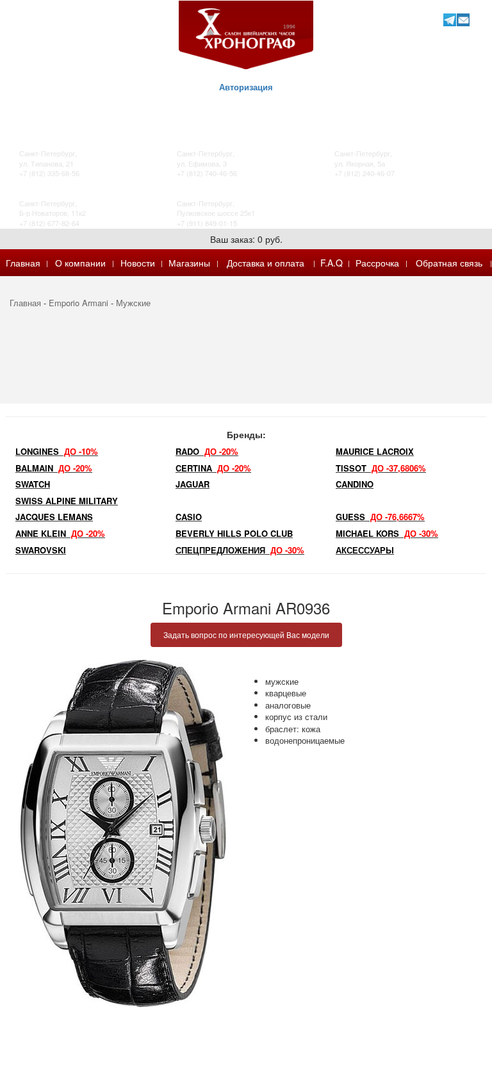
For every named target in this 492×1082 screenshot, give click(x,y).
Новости (137, 262)
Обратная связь (449, 262)
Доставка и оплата (265, 262)
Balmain (53, 468)
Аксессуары (365, 550)
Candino (354, 484)
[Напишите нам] (463, 19)
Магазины (189, 262)
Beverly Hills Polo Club (234, 533)
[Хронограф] (246, 34)
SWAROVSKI (40, 550)
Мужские (133, 303)
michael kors (387, 533)
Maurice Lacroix (375, 451)
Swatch (32, 484)
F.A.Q (331, 262)
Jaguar (192, 484)
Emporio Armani (78, 303)
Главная (23, 262)
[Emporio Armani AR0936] (123, 833)
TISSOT (381, 468)
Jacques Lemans (54, 517)
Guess (380, 517)
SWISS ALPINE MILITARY (66, 501)
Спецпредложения (240, 550)
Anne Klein (60, 533)
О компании (80, 262)
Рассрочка (377, 262)
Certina (213, 468)
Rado (207, 451)
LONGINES (56, 451)
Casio (189, 517)
